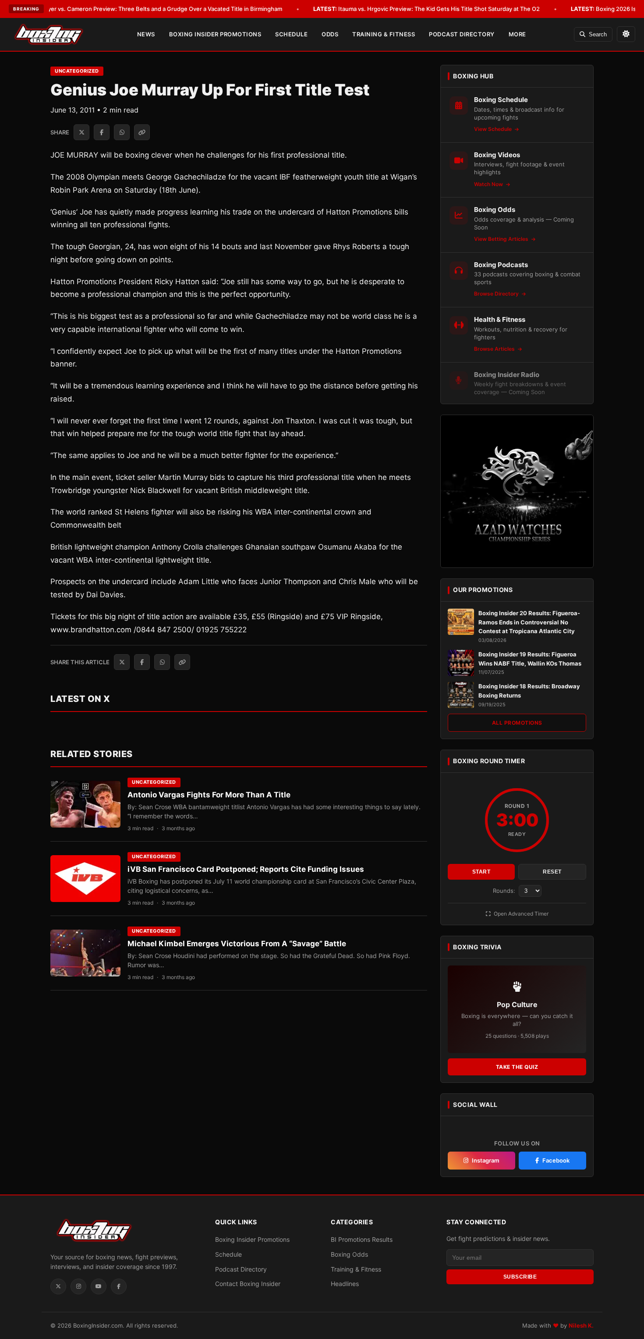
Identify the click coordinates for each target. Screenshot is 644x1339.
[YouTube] (98, 1286)
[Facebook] (119, 1286)
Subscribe (520, 1277)
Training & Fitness (383, 34)
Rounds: (505, 890)
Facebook (556, 1160)
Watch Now (489, 184)
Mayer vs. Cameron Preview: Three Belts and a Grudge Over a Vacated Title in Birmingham (148, 8)
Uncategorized (77, 71)
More (517, 34)
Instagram (485, 1160)
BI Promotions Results (362, 1239)
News (146, 34)
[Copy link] (142, 132)
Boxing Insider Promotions (215, 34)
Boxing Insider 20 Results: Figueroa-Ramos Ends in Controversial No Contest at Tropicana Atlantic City (529, 622)
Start (481, 872)
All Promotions (517, 722)
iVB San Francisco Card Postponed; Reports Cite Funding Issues (245, 869)
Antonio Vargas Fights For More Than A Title (208, 794)
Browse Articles (495, 348)
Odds (330, 34)
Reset (552, 872)
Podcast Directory (462, 34)
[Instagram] (78, 1286)
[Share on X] (81, 132)
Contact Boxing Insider (247, 1283)
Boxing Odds (349, 1254)
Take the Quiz (517, 1067)
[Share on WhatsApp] (122, 132)
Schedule (291, 34)
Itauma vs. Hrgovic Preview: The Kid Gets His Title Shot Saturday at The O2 (426, 8)
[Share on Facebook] (102, 132)
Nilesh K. (581, 1325)
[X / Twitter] (58, 1286)
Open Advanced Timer (520, 913)
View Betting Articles (502, 239)
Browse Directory (497, 293)
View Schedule (493, 129)
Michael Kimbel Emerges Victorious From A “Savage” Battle (236, 943)
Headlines (345, 1283)
